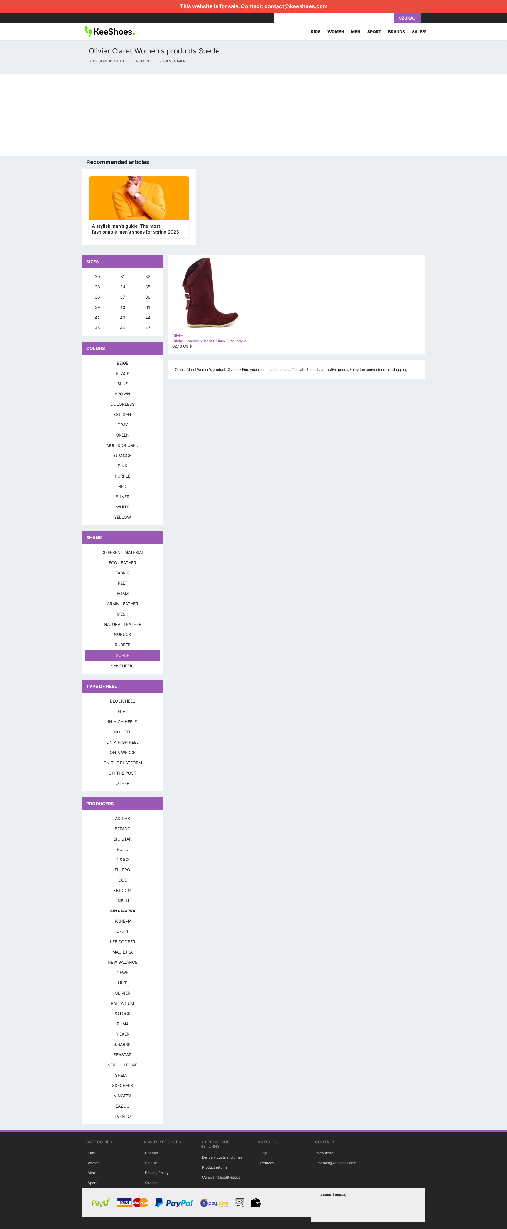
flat (123, 711)
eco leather (122, 562)
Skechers (122, 1085)
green (122, 434)
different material (122, 552)
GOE (122, 880)
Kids (91, 1153)
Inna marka (122, 910)
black (122, 373)
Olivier (122, 992)
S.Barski (123, 1044)
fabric (123, 572)
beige (122, 363)
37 (122, 297)
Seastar (122, 1054)
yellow (122, 517)
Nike (122, 982)
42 (97, 317)
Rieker (122, 1034)
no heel (122, 731)
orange (122, 455)
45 (97, 327)
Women (94, 1163)
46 (122, 327)
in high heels (122, 721)
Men (91, 1173)
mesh (122, 613)
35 (148, 286)
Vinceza (122, 1095)
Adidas (122, 818)
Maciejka (122, 951)
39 (97, 307)
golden (122, 414)
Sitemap (151, 1183)
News (122, 972)
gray (122, 424)
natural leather (122, 624)
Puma (123, 1023)
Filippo (122, 869)
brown (122, 393)
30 (97, 276)
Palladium (122, 1003)
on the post (122, 772)
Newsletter (325, 1153)
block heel (122, 701)
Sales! (419, 31)
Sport (92, 1183)
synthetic (122, 665)
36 (97, 297)
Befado (123, 828)
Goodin (122, 890)
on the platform (122, 762)
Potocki (122, 1013)
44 (148, 317)
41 (148, 307)
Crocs (122, 859)
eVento (122, 1116)
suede (122, 655)
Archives (266, 1163)
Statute (151, 1163)
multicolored (122, 445)
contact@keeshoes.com (295, 6)
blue (122, 383)
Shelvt (122, 1075)
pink (122, 465)
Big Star (123, 838)
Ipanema (122, 921)
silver (122, 496)
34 (122, 286)
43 (122, 317)
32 (147, 276)
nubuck (122, 634)
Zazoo (122, 1105)
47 (147, 327)
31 (122, 276)
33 (97, 286)
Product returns (214, 1167)
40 (122, 307)
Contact (151, 1153)
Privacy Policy (157, 1173)
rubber (123, 644)
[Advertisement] (176, 115)
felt (122, 583)
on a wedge (123, 752)
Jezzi (122, 931)
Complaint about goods (221, 1177)
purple (122, 476)
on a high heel (122, 742)
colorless (122, 404)
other (122, 783)
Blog (263, 1153)
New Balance (122, 962)
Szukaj (407, 18)
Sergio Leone (122, 1064)
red (122, 486)
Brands (396, 31)
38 (148, 297)
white (122, 506)
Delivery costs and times (222, 1157)
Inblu (122, 900)
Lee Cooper (122, 941)
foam (123, 593)
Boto (123, 849)
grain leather (122, 603)
